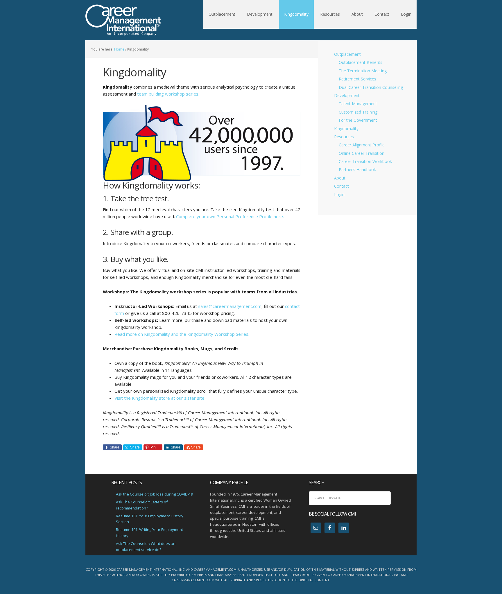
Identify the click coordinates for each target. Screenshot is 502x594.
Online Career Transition (361, 153)
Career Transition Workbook (365, 161)
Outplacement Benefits (360, 62)
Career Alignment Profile (362, 145)
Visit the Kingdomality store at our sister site (159, 398)
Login (339, 194)
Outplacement (347, 54)
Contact (341, 186)
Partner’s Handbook (357, 169)
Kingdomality (346, 128)
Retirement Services (357, 79)
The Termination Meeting (363, 70)
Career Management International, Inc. (123, 20)
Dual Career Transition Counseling (371, 87)
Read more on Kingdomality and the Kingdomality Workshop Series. (181, 334)
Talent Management (358, 103)
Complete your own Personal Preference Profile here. (230, 216)
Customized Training (358, 112)
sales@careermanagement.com (229, 306)
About (339, 178)
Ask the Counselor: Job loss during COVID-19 (154, 494)
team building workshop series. (168, 94)
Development (347, 95)
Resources (344, 136)
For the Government (358, 120)
